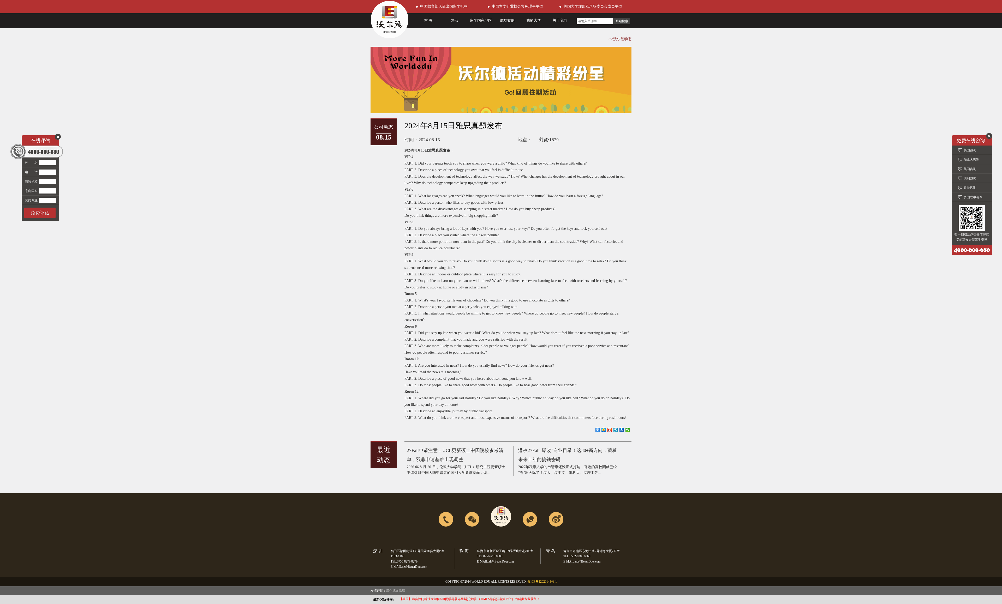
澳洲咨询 (970, 178)
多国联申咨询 (973, 197)
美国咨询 (970, 150)
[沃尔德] (389, 37)
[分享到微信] (627, 430)
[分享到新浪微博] (609, 430)
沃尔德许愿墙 (395, 591)
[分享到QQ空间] (603, 430)
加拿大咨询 (971, 159)
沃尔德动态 (622, 39)
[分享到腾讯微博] (615, 430)
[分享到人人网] (621, 430)
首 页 (428, 20)
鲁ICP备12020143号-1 (542, 581)
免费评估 (40, 212)
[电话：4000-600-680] (445, 538)
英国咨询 (970, 169)
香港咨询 (970, 188)
